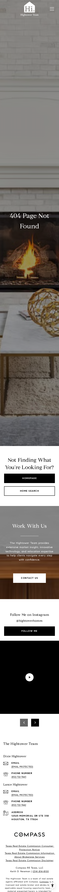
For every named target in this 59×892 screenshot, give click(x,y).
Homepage (29, 478)
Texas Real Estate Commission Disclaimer (30, 860)
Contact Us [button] (29, 578)
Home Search (29, 491)
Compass (44, 881)
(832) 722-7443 (18, 777)
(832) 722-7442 (18, 805)
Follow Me (29, 631)
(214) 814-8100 (41, 871)
